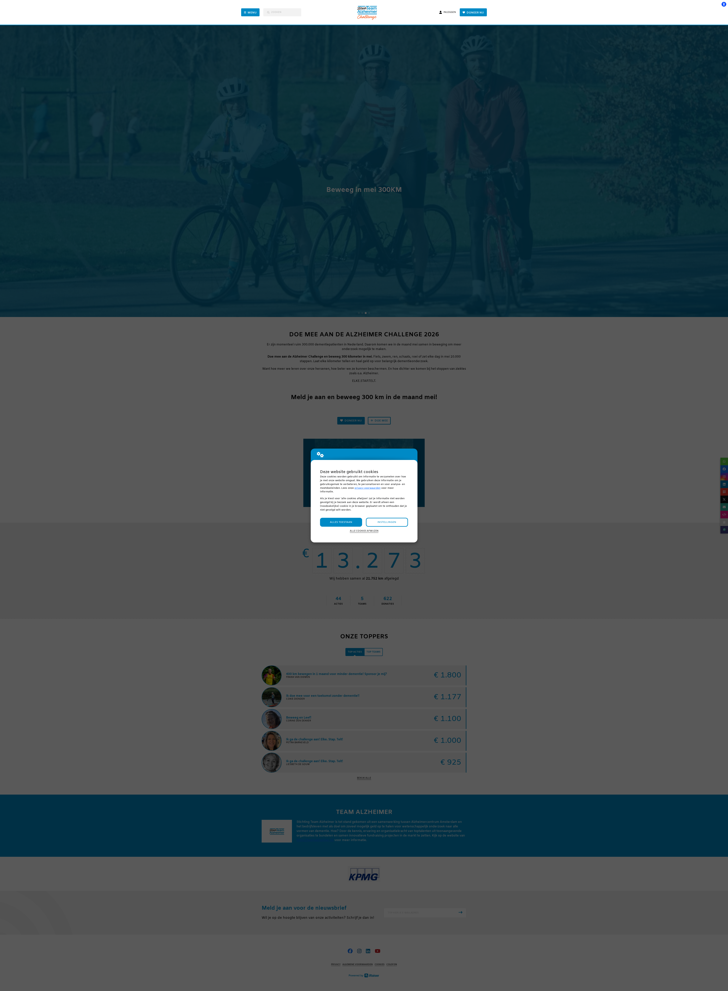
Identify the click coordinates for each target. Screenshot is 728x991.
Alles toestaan (341, 522)
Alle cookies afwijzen (364, 531)
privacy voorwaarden (367, 488)
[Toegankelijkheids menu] (724, 4)
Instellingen (386, 522)
